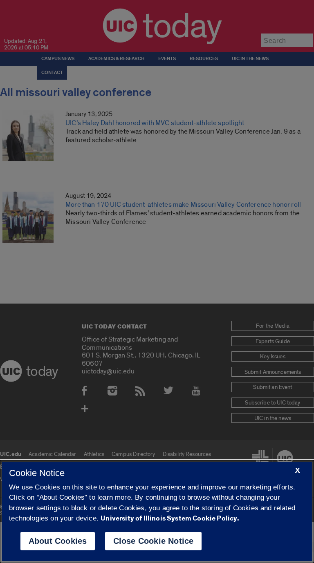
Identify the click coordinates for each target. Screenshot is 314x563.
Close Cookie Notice (153, 540)
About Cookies (58, 540)
